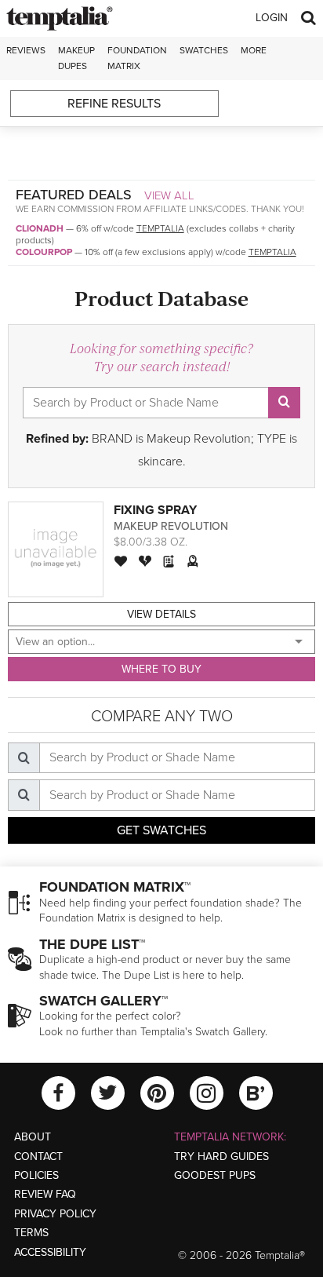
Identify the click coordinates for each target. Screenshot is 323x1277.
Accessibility (50, 1252)
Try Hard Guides (221, 1156)
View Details (161, 614)
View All (169, 195)
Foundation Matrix (137, 58)
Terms (31, 1232)
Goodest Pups (215, 1175)
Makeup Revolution (171, 526)
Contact (38, 1156)
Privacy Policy (55, 1213)
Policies (36, 1175)
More (254, 50)
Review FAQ (45, 1194)
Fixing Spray (155, 510)
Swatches (204, 50)
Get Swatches (161, 830)
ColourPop (44, 251)
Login (272, 17)
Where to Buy (161, 669)
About (32, 1137)
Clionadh (40, 228)
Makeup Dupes (76, 58)
